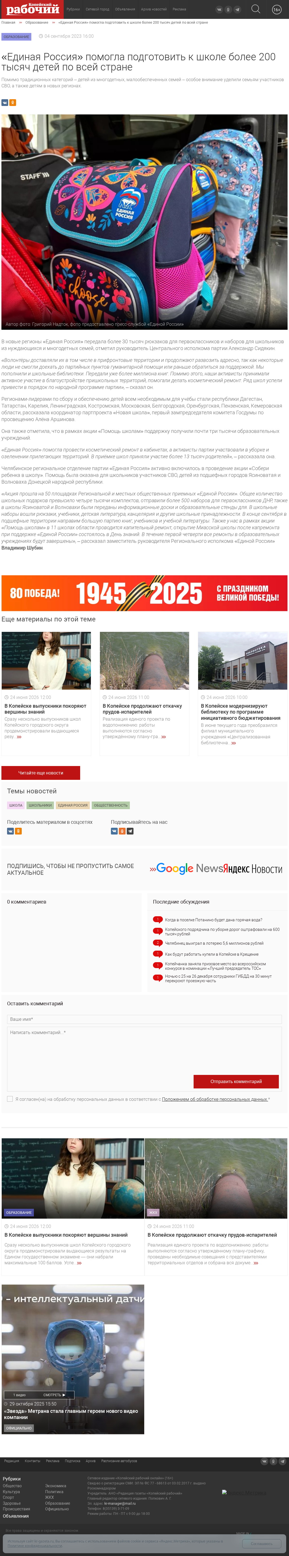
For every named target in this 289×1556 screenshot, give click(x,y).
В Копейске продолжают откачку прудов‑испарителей (142, 709)
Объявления (125, 9)
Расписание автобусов (119, 1461)
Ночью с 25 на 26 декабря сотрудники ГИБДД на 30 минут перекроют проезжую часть (218, 978)
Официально (57, 1509)
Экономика (55, 1486)
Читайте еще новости (40, 773)
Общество (12, 1486)
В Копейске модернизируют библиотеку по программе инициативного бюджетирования (241, 712)
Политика (54, 1491)
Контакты (32, 1461)
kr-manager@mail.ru (120, 1504)
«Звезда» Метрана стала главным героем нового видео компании (71, 1414)
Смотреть (52, 1395)
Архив (91, 1461)
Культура (11, 1491)
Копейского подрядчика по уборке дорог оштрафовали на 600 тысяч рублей (222, 931)
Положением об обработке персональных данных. (215, 1099)
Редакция (11, 1461)
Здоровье (12, 1503)
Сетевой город (97, 9)
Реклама (179, 9)
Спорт (8, 1497)
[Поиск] (255, 9)
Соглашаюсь (262, 1544)
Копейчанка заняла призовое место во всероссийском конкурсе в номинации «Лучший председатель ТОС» (215, 966)
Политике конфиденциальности (35, 1545)
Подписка (72, 1461)
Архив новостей (154, 9)
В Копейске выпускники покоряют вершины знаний (66, 1235)
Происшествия (16, 1509)
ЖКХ (49, 1497)
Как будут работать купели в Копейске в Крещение (212, 954)
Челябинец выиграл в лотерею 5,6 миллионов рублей (214, 943)
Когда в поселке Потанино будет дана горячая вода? (213, 920)
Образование (57, 1503)
